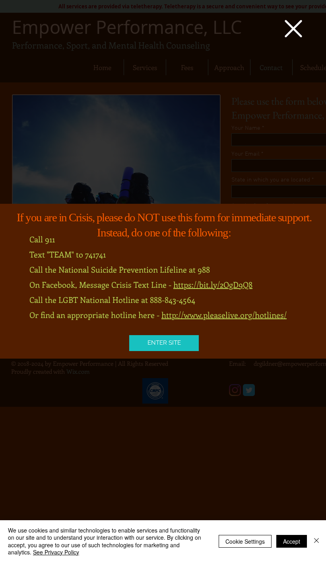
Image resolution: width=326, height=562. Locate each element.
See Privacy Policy (56, 552)
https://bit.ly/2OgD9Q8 (212, 284)
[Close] (316, 541)
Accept (291, 541)
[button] (293, 28)
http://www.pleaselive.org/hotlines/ (224, 314)
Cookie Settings (245, 541)
